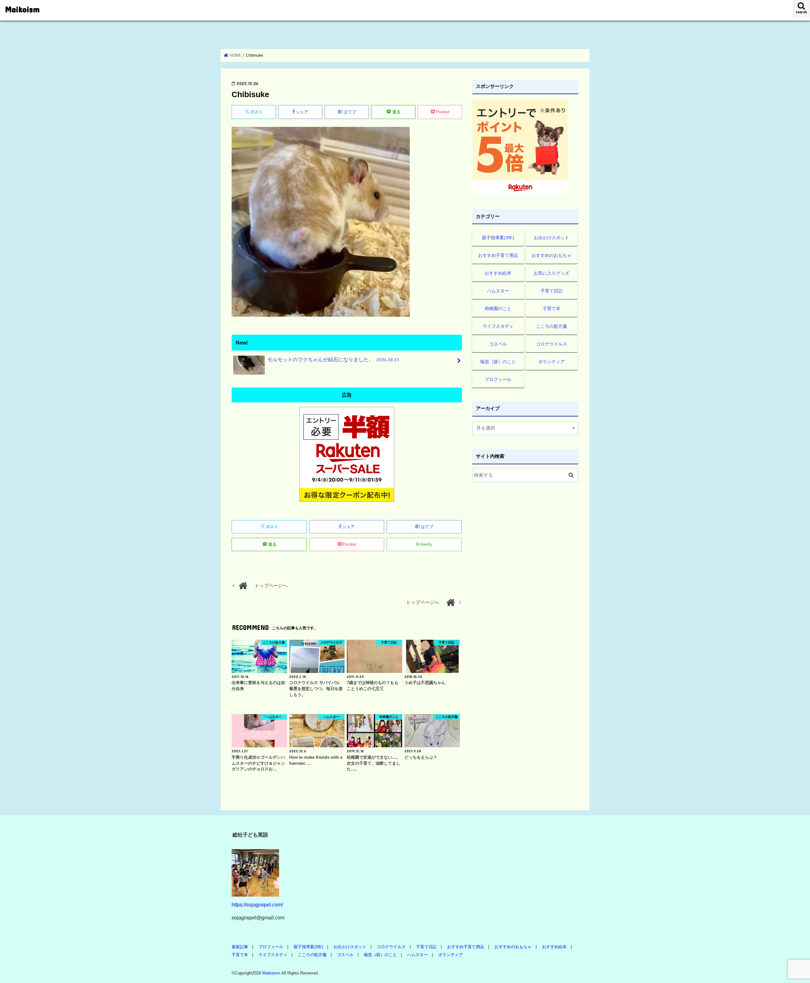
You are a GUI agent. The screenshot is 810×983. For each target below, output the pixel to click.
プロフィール (498, 379)
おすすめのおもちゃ (551, 255)
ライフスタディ (498, 326)
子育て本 (551, 308)
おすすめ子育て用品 (498, 255)
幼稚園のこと (498, 308)
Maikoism (22, 9)
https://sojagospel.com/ (257, 904)
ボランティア (551, 361)
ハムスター (498, 290)
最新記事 (240, 946)
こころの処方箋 (551, 326)
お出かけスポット (551, 237)
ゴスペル (498, 343)
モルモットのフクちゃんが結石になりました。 (333, 359)
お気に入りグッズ (551, 273)
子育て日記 (551, 290)
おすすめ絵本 (498, 273)
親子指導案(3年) (498, 237)
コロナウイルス (551, 343)
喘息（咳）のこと (498, 361)
